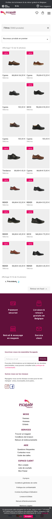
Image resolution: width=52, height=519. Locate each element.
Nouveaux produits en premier (26, 39)
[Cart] (42, 12)
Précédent (10, 281)
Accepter (28, 516)
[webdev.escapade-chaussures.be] (26, 403)
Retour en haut (39, 288)
